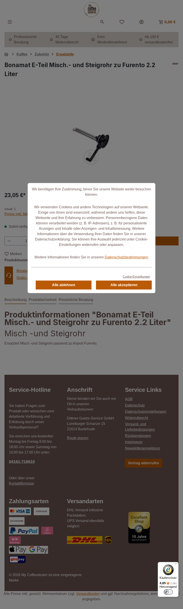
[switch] (168, 592)
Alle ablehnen (63, 285)
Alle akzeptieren (123, 285)
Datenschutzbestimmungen (126, 257)
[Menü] (176, 564)
